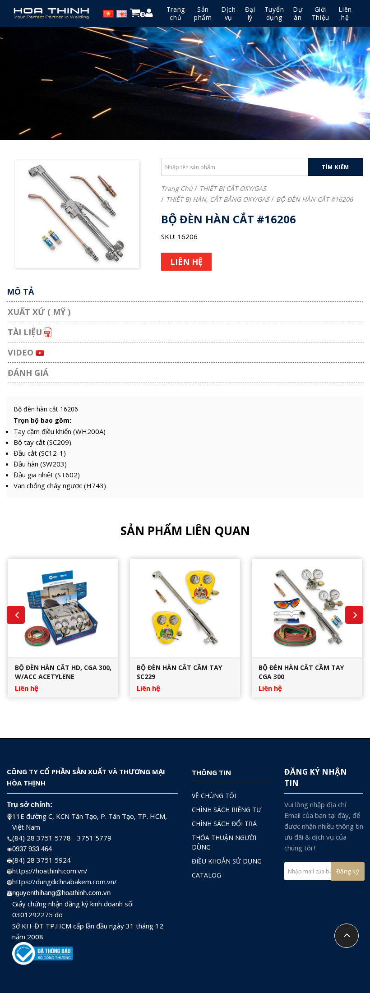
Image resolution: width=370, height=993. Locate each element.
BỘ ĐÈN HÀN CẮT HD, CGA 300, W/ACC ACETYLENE (63, 672)
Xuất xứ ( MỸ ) (39, 311)
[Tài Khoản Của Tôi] (149, 14)
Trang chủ (177, 188)
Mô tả (20, 291)
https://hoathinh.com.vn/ (50, 870)
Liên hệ (26, 688)
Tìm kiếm (335, 167)
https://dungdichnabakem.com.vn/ (64, 881)
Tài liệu (26, 332)
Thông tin (211, 772)
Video (22, 352)
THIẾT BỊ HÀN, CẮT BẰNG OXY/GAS (217, 199)
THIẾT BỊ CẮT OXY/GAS (232, 188)
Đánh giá (28, 372)
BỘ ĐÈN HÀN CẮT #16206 (314, 199)
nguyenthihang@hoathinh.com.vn (61, 892)
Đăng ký (348, 871)
